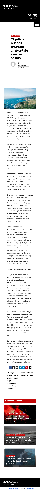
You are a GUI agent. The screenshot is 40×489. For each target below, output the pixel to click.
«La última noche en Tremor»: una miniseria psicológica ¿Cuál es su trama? (20, 461)
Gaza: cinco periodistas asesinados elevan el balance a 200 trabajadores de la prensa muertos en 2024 (19, 420)
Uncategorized (15, 35)
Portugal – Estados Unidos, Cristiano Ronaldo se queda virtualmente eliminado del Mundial (13, 380)
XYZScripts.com (30, 488)
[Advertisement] (20, 77)
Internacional (10, 413)
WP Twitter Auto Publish (12, 488)
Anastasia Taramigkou (22, 65)
